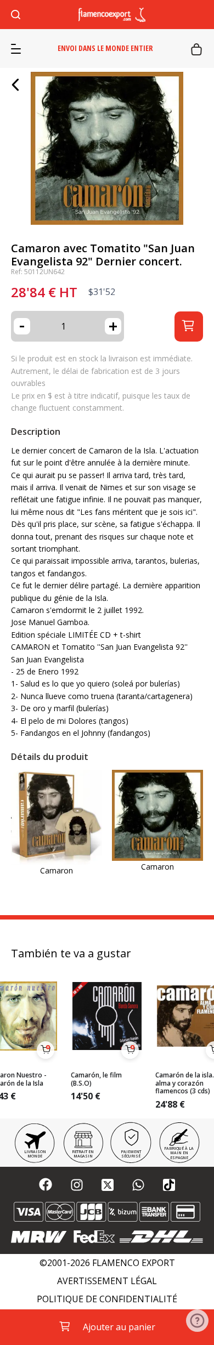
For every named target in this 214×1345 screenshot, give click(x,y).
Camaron (56, 870)
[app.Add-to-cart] (45, 1050)
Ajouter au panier (119, 1327)
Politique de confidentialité (107, 1299)
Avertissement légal (107, 1281)
